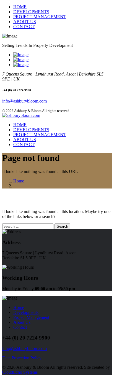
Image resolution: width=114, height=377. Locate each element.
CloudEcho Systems (20, 372)
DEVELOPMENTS (31, 11)
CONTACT (24, 26)
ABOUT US (24, 21)
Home (18, 181)
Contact (20, 327)
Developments (25, 312)
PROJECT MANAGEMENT (39, 16)
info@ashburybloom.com (24, 101)
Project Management (31, 317)
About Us (21, 322)
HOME (20, 6)
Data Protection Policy (22, 358)
